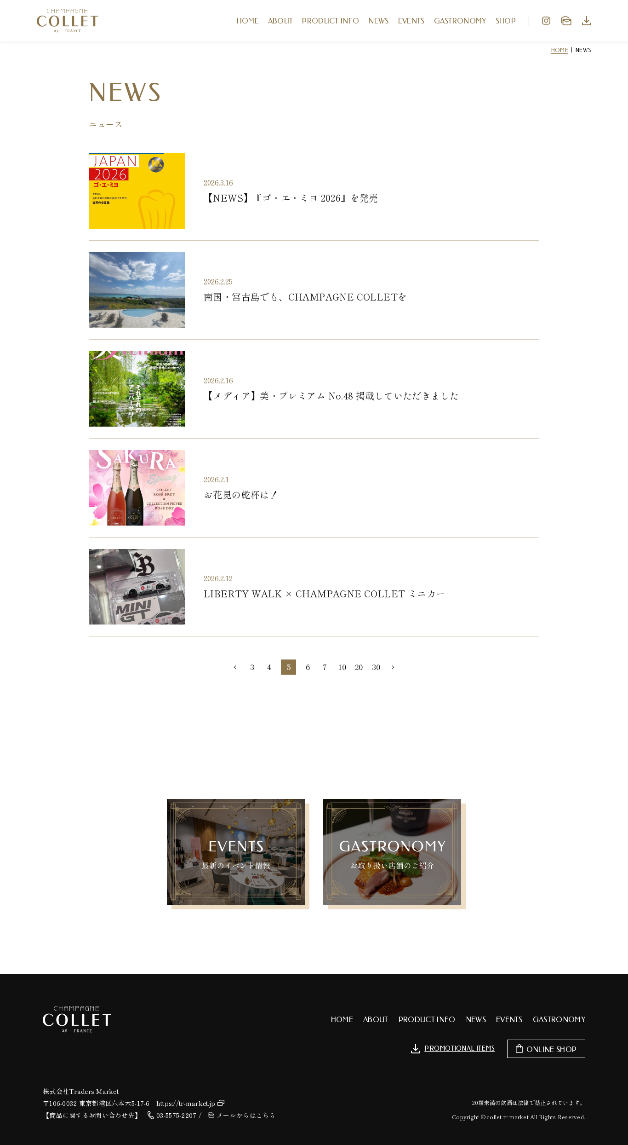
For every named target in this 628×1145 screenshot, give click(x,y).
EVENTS (411, 21)
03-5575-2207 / (178, 1115)
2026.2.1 (216, 479)
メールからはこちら (246, 1115)
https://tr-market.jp (186, 1103)
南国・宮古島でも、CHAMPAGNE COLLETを (305, 296)
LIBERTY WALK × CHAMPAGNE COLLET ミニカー (324, 593)
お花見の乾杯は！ (241, 494)
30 (376, 666)
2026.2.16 (218, 380)
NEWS (378, 21)
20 (359, 666)
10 (342, 666)
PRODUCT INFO (330, 21)
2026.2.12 (218, 578)
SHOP (506, 21)
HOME (248, 21)
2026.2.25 (218, 281)
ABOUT (280, 21)
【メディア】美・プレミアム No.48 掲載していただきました (331, 395)
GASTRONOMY (460, 21)
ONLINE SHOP (551, 1049)
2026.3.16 (218, 182)
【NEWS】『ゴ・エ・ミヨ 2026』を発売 (291, 197)
